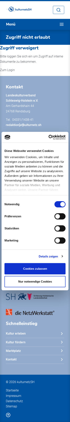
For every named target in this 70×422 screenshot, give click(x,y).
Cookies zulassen (35, 268)
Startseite (12, 390)
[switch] (60, 216)
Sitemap (11, 406)
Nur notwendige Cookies (35, 281)
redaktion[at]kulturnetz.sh (23, 125)
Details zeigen (48, 256)
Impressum (13, 396)
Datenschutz (14, 401)
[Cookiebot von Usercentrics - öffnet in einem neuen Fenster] (49, 137)
